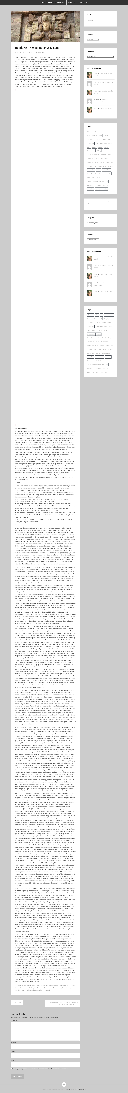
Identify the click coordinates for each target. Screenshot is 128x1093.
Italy (109, 155)
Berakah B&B (53, 985)
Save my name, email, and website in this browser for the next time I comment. (40, 1069)
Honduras (37, 988)
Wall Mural (90, 185)
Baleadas (23, 985)
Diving (94, 147)
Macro (97, 158)
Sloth (27, 990)
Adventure (90, 132)
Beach (46, 985)
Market (102, 162)
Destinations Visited (56, 2)
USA (107, 181)
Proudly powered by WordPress (52, 1089)
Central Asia (90, 143)
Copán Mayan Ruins (22, 988)
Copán (73, 985)
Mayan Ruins (56, 988)
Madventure (104, 158)
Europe (100, 147)
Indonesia (103, 155)
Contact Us (83, 2)
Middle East (109, 162)
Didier (31, 988)
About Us (71, 2)
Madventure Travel (92, 162)
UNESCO (98, 177)
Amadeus (73, 1089)
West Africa (90, 189)
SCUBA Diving (106, 170)
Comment (14, 1020)
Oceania (110, 166)
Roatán (17, 990)
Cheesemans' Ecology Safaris (104, 143)
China (88, 147)
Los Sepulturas (47, 988)
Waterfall (98, 185)
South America (99, 174)
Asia (101, 132)
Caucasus (97, 139)
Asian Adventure (92, 135)
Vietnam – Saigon (106, 108)
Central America (42, 52)
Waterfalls (106, 185)
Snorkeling (34, 990)
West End (46, 990)
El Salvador (17, 1002)
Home (42, 2)
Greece (106, 147)
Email (13, 1051)
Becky (31, 52)
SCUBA (23, 990)
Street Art (108, 174)
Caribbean (90, 139)
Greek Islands (91, 151)
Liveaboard (90, 158)
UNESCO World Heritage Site (95, 181)
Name (13, 1043)
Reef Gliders (66, 988)
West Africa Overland (102, 189)
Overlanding (90, 170)
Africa (97, 132)
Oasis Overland (102, 166)
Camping (106, 135)
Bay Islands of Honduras (35, 985)
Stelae (40, 990)
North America (91, 166)
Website (13, 1060)
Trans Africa (90, 177)
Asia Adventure (109, 132)
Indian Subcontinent (93, 155)
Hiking (99, 151)
